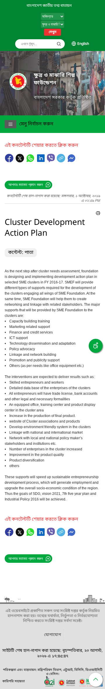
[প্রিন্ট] (98, 214)
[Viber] (51, 158)
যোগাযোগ (52, 635)
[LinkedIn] (41, 161)
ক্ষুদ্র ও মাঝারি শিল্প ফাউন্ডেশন (54, 79)
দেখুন (52, 32)
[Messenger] (71, 161)
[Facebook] (10, 161)
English (83, 44)
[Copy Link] (61, 161)
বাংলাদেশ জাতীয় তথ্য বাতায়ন (49, 5)
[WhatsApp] (31, 161)
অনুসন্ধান (59, 44)
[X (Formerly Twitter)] (20, 161)
